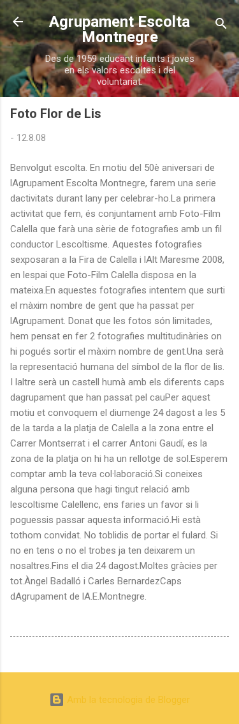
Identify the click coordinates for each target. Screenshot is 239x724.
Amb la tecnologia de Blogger (127, 700)
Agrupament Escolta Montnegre (119, 29)
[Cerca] (221, 25)
